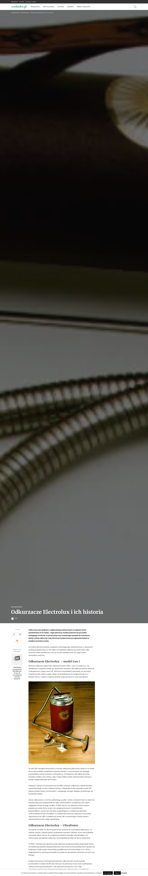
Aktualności (16, 607)
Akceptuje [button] (107, 873)
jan (16, 618)
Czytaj (124, 873)
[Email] (17, 640)
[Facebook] (14, 634)
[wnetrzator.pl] (19, 7)
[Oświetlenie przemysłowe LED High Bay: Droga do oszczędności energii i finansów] (17, 659)
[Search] (135, 6)
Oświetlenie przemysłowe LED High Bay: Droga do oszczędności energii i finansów (17, 673)
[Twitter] (20, 634)
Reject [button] (117, 873)
